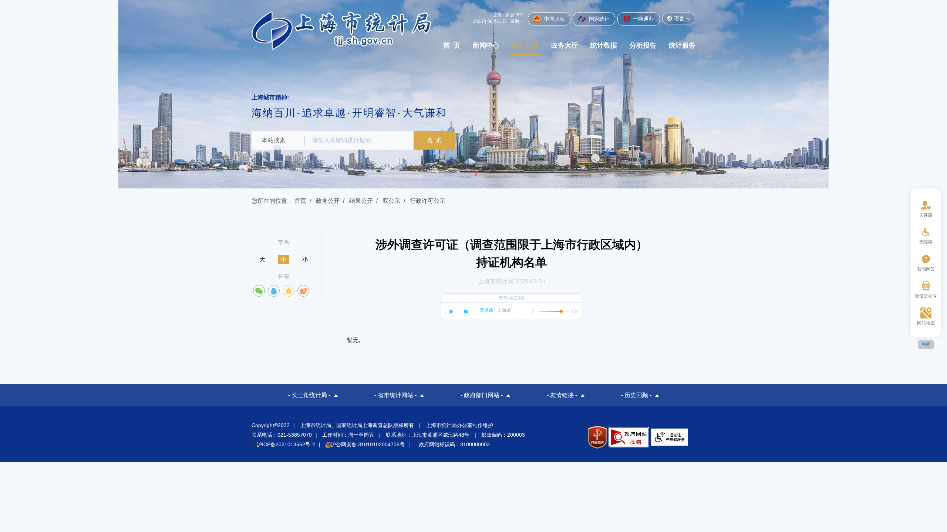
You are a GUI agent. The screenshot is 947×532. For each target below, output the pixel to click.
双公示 (391, 201)
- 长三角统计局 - (309, 395)
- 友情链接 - (562, 395)
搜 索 (434, 140)
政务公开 (525, 45)
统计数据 (603, 45)
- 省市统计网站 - (395, 395)
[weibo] (303, 291)
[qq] (274, 291)
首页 (300, 201)
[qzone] (288, 291)
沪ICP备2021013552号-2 (286, 444)
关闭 (925, 344)
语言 (679, 18)
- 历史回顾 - (636, 395)
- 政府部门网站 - (482, 395)
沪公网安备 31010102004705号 (368, 444)
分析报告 (643, 45)
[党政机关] (597, 437)
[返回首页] (341, 30)
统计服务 (682, 45)
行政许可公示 (427, 201)
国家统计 (598, 19)
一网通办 (642, 19)
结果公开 (361, 201)
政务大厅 (564, 45)
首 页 (451, 45)
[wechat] (259, 291)
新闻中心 (486, 45)
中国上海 (554, 19)
